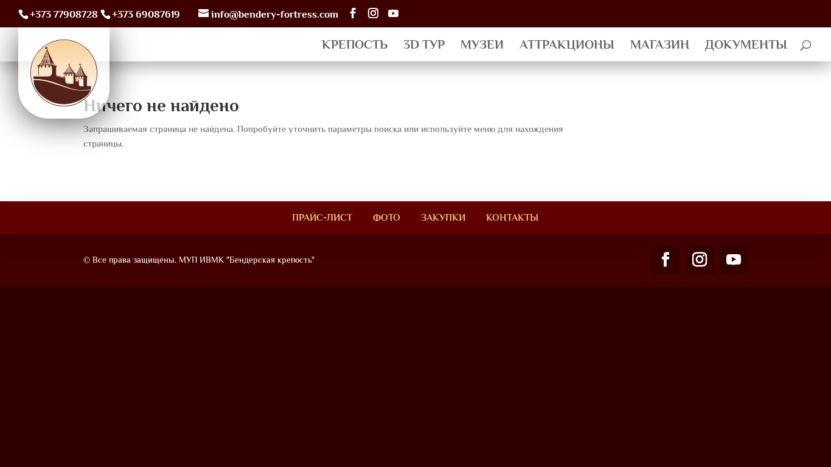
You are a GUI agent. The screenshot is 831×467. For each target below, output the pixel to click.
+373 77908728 (64, 14)
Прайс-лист (322, 217)
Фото (386, 217)
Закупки (443, 217)
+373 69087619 (146, 14)
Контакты (512, 217)
